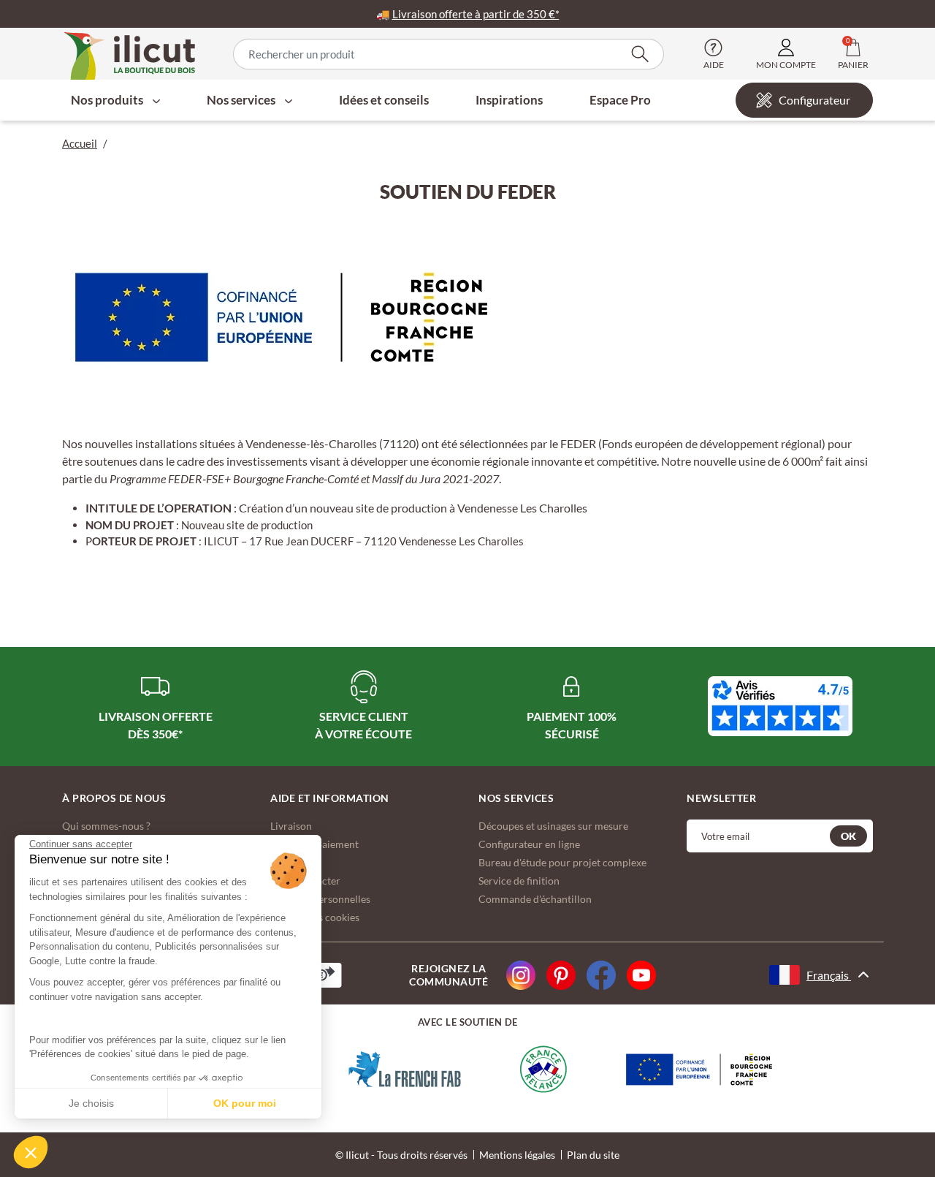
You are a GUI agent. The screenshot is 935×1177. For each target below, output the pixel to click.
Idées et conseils (384, 99)
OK (848, 836)
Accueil (79, 143)
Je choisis (91, 1103)
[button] (30, 1152)
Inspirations (509, 99)
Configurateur (814, 100)
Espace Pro (620, 99)
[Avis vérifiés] (780, 706)
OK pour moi (244, 1103)
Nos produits (108, 99)
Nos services (242, 99)
